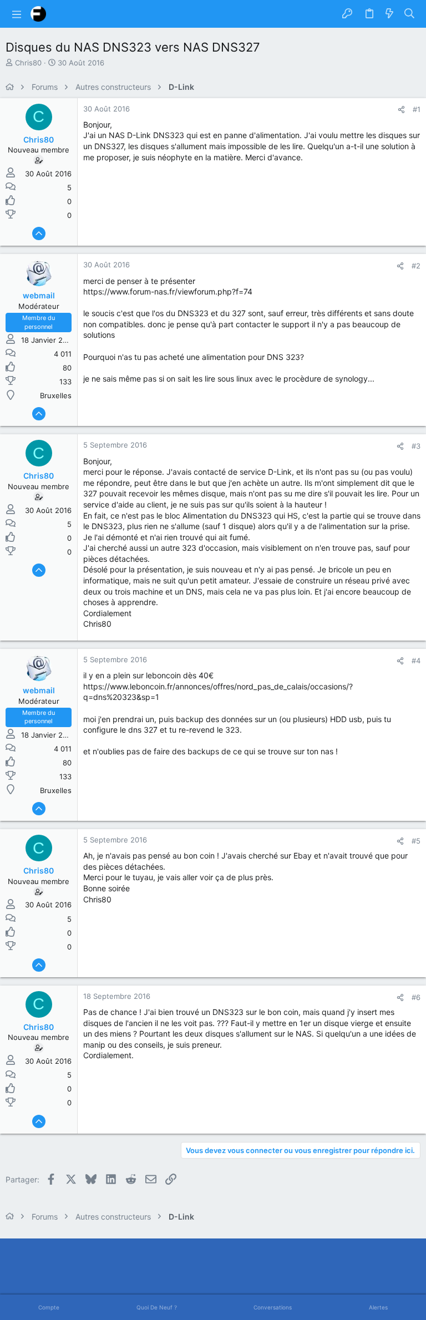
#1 (416, 109)
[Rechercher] (409, 14)
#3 (416, 445)
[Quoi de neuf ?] (389, 14)
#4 (416, 660)
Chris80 (28, 62)
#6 (416, 997)
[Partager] (401, 109)
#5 (416, 840)
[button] (17, 14)
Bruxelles (56, 395)
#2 (416, 265)
